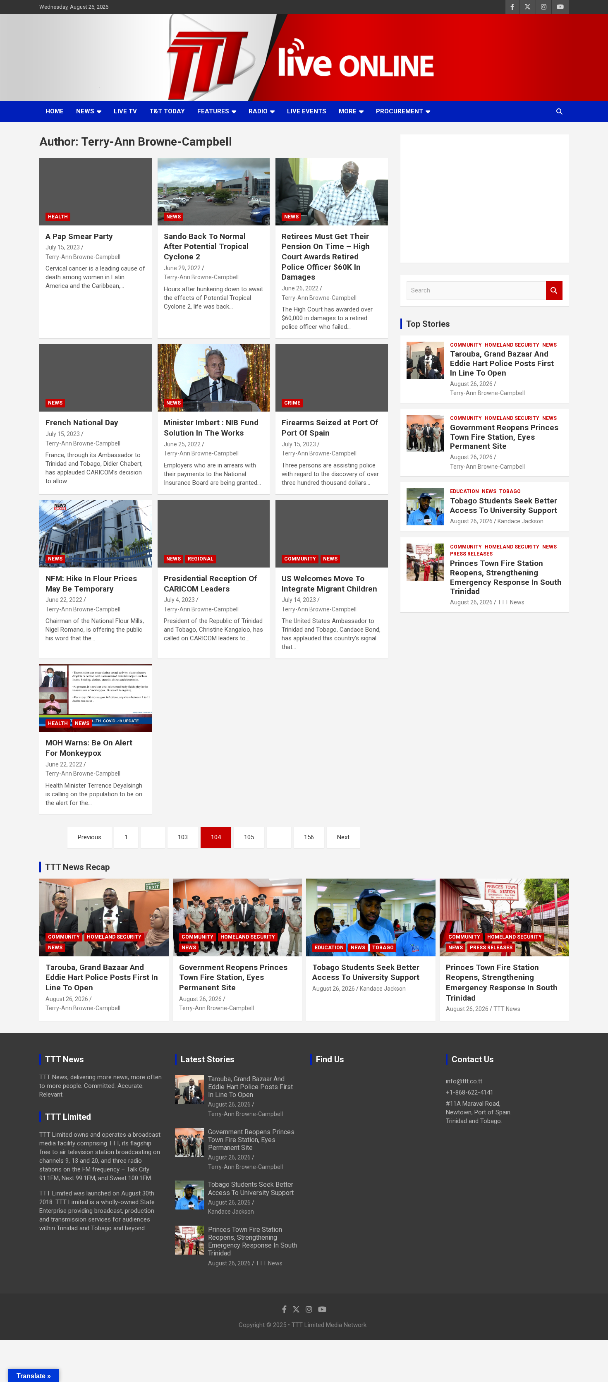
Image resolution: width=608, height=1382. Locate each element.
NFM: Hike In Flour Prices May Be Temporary (91, 584)
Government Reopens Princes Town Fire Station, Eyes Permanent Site (504, 437)
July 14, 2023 (299, 599)
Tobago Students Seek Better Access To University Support (503, 505)
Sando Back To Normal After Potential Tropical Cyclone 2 (206, 246)
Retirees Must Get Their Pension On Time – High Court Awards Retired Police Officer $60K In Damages (326, 257)
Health (58, 217)
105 (249, 837)
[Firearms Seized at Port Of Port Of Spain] (331, 378)
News (85, 111)
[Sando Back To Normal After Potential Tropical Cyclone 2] (213, 191)
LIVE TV (125, 111)
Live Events (306, 111)
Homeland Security (512, 345)
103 (183, 837)
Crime (292, 403)
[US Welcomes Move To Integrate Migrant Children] (331, 534)
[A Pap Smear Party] (95, 191)
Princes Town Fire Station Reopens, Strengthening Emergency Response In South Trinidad (506, 577)
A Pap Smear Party (79, 236)
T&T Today (167, 111)
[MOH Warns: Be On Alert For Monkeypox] (95, 698)
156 (309, 837)
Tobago (510, 491)
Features (213, 111)
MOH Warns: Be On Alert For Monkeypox (88, 748)
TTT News (511, 602)
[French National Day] (95, 378)
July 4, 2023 (179, 599)
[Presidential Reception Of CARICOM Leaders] (213, 534)
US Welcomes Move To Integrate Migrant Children (329, 584)
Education (464, 491)
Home (54, 111)
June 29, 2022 (182, 268)
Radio (258, 111)
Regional (200, 559)
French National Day (81, 422)
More (348, 111)
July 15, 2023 (62, 247)
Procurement (399, 111)
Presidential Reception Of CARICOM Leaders (210, 584)
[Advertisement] (485, 198)
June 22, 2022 (63, 599)
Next (343, 837)
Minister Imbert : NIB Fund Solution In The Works (211, 428)
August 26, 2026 (471, 384)
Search (554, 290)
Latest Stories (208, 1059)
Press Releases (471, 554)
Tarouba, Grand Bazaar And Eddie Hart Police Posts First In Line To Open (502, 363)
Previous (89, 837)
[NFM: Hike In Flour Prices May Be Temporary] (95, 534)
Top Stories (428, 324)
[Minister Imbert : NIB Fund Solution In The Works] (213, 378)
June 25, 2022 (182, 444)
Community (300, 559)
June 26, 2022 (300, 288)
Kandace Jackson (520, 521)
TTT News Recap (77, 867)
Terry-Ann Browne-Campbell (82, 257)
